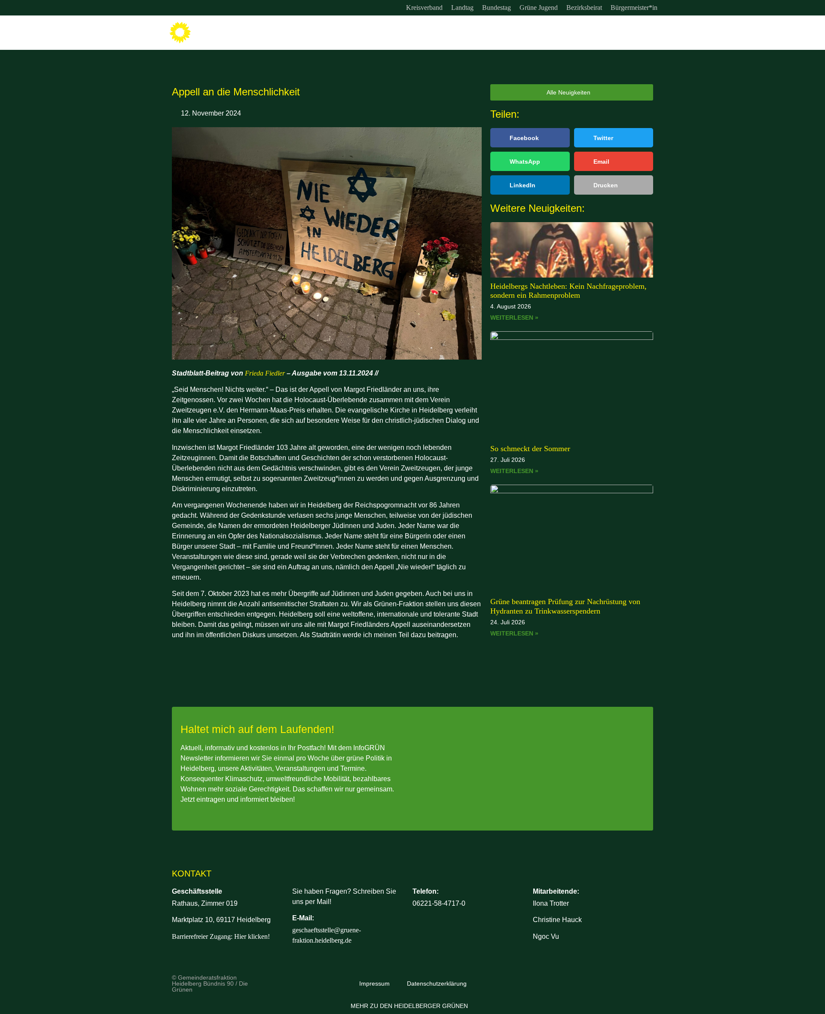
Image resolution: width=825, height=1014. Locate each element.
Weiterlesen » (514, 317)
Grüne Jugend (538, 7)
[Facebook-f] (193, 7)
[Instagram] (175, 7)
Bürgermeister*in (634, 7)
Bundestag (496, 7)
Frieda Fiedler (265, 373)
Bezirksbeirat (584, 7)
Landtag (462, 7)
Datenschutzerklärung (437, 983)
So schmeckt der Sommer (530, 448)
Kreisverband (424, 7)
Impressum (374, 983)
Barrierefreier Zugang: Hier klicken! (221, 936)
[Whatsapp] (210, 7)
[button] (530, 137)
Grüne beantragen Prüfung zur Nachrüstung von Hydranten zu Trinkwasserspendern (565, 606)
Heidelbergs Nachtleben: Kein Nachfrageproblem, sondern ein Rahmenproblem (568, 291)
